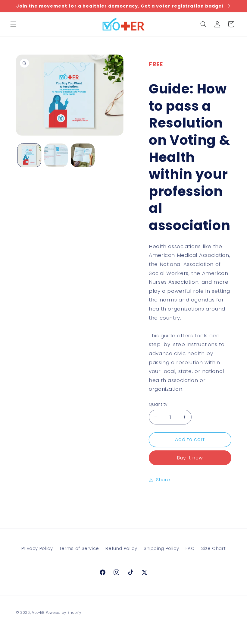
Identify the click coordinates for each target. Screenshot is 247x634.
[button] (13, 24)
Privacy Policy (37, 548)
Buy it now (190, 457)
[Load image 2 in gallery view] (56, 155)
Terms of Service (79, 548)
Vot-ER (38, 612)
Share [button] (163, 480)
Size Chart (213, 548)
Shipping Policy (161, 548)
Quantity (158, 404)
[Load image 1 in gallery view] (29, 155)
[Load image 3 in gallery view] (82, 155)
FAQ (190, 548)
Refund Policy (121, 548)
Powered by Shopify (63, 612)
